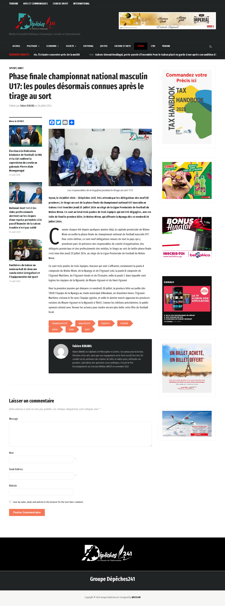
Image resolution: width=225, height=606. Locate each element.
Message (13, 418)
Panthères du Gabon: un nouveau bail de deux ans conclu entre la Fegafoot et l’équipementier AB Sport (24, 271)
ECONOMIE (51, 46)
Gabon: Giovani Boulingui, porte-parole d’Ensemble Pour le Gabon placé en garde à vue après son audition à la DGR (144, 54)
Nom (11, 452)
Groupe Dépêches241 (112, 579)
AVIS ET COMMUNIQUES (35, 3)
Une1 (20, 68)
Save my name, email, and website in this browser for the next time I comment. (48, 502)
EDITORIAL (88, 46)
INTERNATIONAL (81, 3)
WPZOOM (136, 597)
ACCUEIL (16, 46)
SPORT (141, 46)
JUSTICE (104, 46)
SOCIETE (70, 46)
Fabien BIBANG (27, 105)
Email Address (16, 469)
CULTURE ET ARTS (122, 46)
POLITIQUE (32, 46)
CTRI (153, 46)
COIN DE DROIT (60, 3)
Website (13, 485)
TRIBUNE (13, 3)
